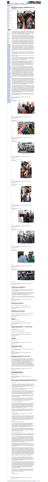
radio (8, 87)
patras (9, 60)
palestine (8, 85)
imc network (8, 42)
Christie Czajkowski (28, 69)
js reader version (17, 4)
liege (9, 56)
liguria (10, 56)
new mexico (9, 77)
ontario (9, 47)
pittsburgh (8, 79)
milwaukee (10, 76)
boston (10, 97)
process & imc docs (9, 86)
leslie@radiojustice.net (13, 141)
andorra (8, 51)
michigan (8, 76)
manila (7, 50)
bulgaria (9, 53)
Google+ (18, 97)
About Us (11, 3)
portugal (8, 94)
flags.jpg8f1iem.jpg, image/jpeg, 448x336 (26, 134)
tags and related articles (25, 4)
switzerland (10, 62)
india (9, 70)
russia (9, 61)
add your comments (13, 98)
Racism (8, 24)
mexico (7, 66)
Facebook (16, 97)
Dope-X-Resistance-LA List (8, 36)
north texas (10, 78)
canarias (8, 45)
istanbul (9, 93)
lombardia (8, 57)
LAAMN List (8, 37)
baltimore (8, 72)
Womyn (8, 27)
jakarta (10, 69)
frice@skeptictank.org (13, 347)
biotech (9, 88)
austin (10, 96)
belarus (8, 52)
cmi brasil (8, 65)
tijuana (9, 67)
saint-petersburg (9, 61)
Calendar (23, 3)
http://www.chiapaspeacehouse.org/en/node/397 (18, 421)
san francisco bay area (8, 81)
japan (7, 91)
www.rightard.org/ (13, 351)
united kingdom (8, 63)
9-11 (7, 28)
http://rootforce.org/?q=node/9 (15, 473)
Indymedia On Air (9, 34)
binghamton (8, 97)
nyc (9, 98)
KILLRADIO (9, 30)
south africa (8, 46)
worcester (8, 84)
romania (8, 61)
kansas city (8, 75)
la (9, 75)
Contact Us (16, 3)
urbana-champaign (9, 83)
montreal (8, 47)
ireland (7, 93)
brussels (8, 53)
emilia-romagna (8, 54)
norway (9, 59)
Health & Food (8, 15)
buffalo (7, 73)
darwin (9, 69)
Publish (29, 3)
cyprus (9, 92)
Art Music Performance (8, 10)
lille (10, 93)
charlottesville (10, 73)
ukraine (8, 63)
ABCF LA (8, 32)
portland (10, 79)
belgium (9, 52)
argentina (10, 95)
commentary (9, 6)
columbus (10, 74)
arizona (9, 71)
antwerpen (10, 51)
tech (9, 86)
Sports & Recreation (8, 26)
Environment (8, 14)
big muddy (10, 72)
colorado (8, 74)
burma (9, 49)
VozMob (8, 31)
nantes (9, 58)
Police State (8, 21)
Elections (8, 13)
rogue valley (8, 80)
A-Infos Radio (8, 33)
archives (8, 38)
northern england (8, 59)
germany (9, 55)
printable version (13, 4)
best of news (9, 5)
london (9, 57)
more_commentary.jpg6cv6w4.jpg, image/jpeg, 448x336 (26, 243)
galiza (7, 55)
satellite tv (10, 87)
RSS (34, 3)
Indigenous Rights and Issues (9, 18)
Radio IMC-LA (8, 23)
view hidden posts (21, 4)
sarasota (9, 82)
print (7, 87)
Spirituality (8, 25)
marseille (8, 58)
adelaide (9, 68)
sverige (8, 62)
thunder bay (8, 48)
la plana (8, 56)
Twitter (14, 97)
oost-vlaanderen (9, 59)
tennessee (8, 83)
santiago (8, 67)
